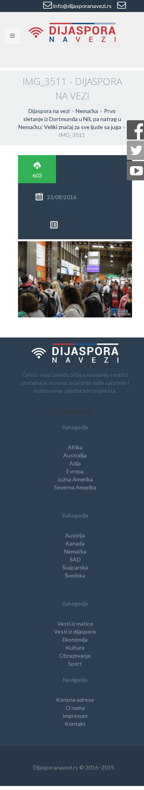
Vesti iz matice (75, 623)
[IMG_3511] (75, 278)
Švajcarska (75, 567)
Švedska (75, 575)
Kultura (75, 647)
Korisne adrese (75, 699)
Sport (75, 663)
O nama (75, 707)
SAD (75, 559)
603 (37, 175)
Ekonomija (75, 639)
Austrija (75, 535)
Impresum (75, 715)
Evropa (75, 471)
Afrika (75, 447)
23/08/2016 (61, 197)
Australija (75, 455)
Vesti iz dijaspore (75, 631)
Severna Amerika (75, 487)
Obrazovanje (75, 655)
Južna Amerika (75, 479)
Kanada (75, 543)
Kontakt (75, 723)
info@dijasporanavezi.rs (82, 5)
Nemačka (75, 551)
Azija (75, 463)
